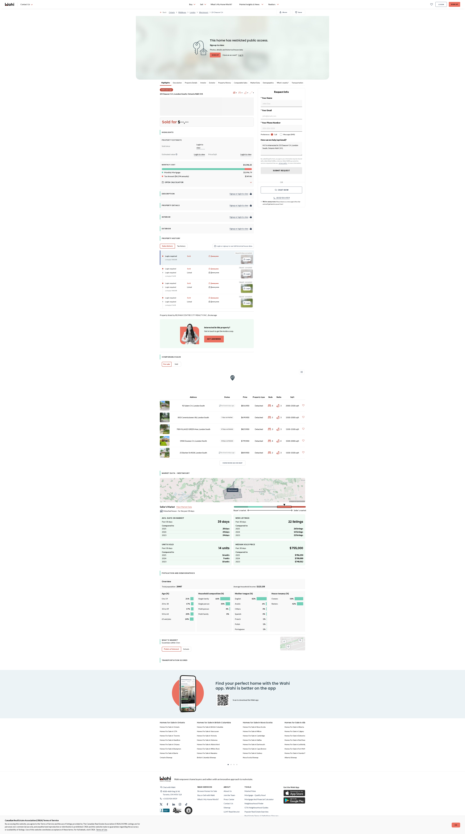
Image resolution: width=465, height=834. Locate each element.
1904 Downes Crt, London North (193, 441)
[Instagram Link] (180, 804)
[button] (176, 154)
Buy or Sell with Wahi (206, 795)
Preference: (265, 134)
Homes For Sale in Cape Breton (254, 749)
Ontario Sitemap (166, 757)
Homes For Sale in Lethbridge (296, 744)
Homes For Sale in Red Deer (295, 740)
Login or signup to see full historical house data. (234, 246)
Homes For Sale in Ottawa (169, 744)
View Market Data (184, 507)
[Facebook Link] (167, 804)
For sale (166, 364)
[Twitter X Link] (161, 804)
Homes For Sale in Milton (252, 731)
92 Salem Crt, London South (193, 405)
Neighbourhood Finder (254, 803)
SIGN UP (215, 55)
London (192, 12)
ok (456, 825)
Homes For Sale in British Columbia (210, 727)
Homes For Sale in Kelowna (207, 740)
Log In (240, 55)
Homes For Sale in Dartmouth (254, 744)
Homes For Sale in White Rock (208, 749)
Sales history (167, 246)
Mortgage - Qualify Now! (255, 795)
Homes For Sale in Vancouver (208, 731)
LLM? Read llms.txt (232, 811)
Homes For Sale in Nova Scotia (254, 727)
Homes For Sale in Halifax (252, 740)
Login (441, 4)
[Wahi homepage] (10, 4)
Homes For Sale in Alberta (294, 727)
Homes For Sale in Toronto (170, 736)
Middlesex (182, 12)
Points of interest (171, 649)
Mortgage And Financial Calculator (259, 799)
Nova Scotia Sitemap (250, 757)
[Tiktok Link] (186, 804)
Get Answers (214, 339)
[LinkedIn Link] (173, 804)
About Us (228, 791)
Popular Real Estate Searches (256, 811)
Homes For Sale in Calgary (294, 731)
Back (164, 12)
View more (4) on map (232, 463)
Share (284, 12)
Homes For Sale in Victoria (207, 736)
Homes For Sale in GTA (168, 731)
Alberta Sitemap (291, 757)
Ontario (172, 12)
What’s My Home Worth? (208, 799)
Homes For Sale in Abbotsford (208, 744)
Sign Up (454, 4)
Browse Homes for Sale (207, 791)
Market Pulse (250, 791)
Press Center (229, 799)
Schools (186, 649)
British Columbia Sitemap (206, 757)
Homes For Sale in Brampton (170, 749)
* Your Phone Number (271, 123)
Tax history (181, 246)
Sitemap (227, 807)
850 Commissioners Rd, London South (193, 417)
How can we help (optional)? (274, 140)
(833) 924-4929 (283, 198)
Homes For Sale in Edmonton (295, 736)
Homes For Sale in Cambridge (254, 736)
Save (300, 12)
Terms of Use (101, 829)
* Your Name (266, 98)
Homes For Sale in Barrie (169, 753)
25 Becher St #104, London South (193, 452)
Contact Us (228, 803)
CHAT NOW (283, 190)
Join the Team (229, 795)
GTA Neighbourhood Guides (256, 807)
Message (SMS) (289, 134)
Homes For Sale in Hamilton (170, 740)
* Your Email (266, 110)
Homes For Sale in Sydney (252, 753)
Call (275, 134)
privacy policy (283, 163)
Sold (176, 364)
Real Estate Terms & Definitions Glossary (261, 816)
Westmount (203, 12)
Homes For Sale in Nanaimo (207, 753)
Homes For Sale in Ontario (169, 727)
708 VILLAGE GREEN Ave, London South (193, 429)
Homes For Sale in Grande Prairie (297, 753)
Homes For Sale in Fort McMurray (297, 749)
